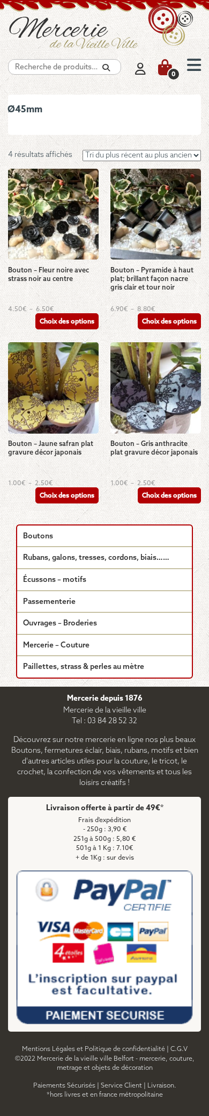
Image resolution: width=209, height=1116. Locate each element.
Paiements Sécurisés (64, 1086)
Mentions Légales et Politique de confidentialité (93, 1049)
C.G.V (179, 1049)
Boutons (38, 536)
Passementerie (49, 602)
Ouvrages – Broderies (60, 623)
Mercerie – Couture (56, 645)
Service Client (121, 1086)
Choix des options (67, 322)
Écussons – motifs (54, 580)
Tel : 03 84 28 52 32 (104, 721)
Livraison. (161, 1086)
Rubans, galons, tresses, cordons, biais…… (96, 558)
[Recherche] (106, 68)
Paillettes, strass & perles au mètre (83, 667)
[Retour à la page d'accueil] (104, 32)
